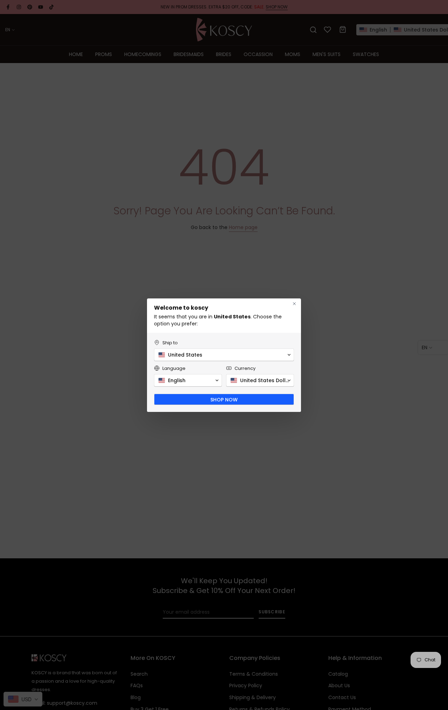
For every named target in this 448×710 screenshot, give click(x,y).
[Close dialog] (294, 304)
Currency (244, 368)
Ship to (170, 343)
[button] (224, 355)
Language (174, 368)
